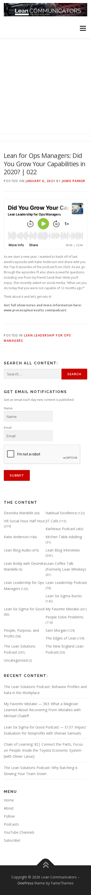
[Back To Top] (46, 865)
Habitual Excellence (61, 512)
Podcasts (11, 824)
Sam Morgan (56, 630)
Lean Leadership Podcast (66, 582)
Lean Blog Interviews (63, 550)
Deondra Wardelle (18, 512)
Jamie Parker (73, 181)
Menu (82, 28)
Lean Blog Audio (17, 550)
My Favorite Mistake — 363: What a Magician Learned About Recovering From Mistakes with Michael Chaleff (42, 709)
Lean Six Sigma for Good (24, 609)
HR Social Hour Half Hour (24, 521)
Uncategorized (16, 660)
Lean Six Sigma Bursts (64, 595)
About (9, 808)
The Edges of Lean (61, 638)
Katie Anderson (16, 536)
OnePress (25, 883)
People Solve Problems (64, 617)
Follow (9, 816)
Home (9, 800)
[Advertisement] (45, 85)
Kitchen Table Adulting (64, 536)
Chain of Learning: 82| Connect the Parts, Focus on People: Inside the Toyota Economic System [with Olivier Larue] (43, 750)
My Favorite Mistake (62, 609)
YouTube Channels (19, 832)
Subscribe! (12, 840)
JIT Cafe (52, 521)
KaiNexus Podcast (60, 528)
